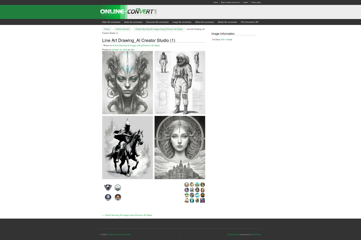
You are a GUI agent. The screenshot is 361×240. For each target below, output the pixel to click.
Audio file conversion (133, 22)
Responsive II (233, 234)
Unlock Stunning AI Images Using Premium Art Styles (159, 29)
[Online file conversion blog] (132, 11)
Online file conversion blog (119, 234)
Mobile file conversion (227, 22)
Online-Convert (122, 29)
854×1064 (225, 39)
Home (216, 2)
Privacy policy (256, 2)
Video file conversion (111, 22)
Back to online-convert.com (230, 2)
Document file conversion (157, 22)
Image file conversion (181, 22)
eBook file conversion (204, 22)
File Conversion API (249, 22)
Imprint (245, 2)
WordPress (256, 234)
